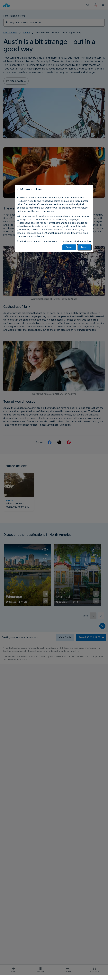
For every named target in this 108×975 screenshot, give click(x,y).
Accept (84, 247)
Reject (69, 247)
